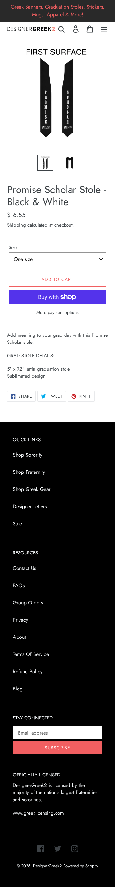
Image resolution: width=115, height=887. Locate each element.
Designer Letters (30, 506)
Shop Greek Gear (31, 489)
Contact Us (24, 568)
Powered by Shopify (80, 866)
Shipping (16, 224)
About (19, 637)
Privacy (20, 620)
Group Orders (28, 602)
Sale (17, 523)
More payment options (57, 312)
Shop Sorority (27, 454)
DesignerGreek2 (47, 866)
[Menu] (104, 29)
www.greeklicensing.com (38, 813)
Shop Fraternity (29, 472)
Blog (18, 688)
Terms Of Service (31, 654)
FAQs (19, 585)
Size (13, 247)
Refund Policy (27, 671)
